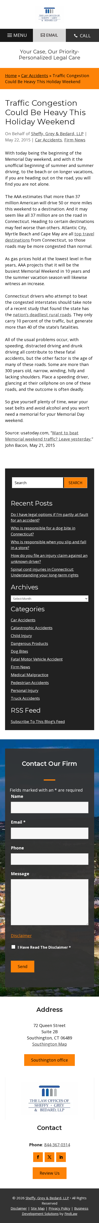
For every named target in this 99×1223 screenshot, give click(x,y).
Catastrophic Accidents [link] (31, 627)
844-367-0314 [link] (57, 1144)
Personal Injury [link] (24, 690)
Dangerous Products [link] (29, 643)
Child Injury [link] (21, 635)
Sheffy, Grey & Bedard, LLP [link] (57, 133)
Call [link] (85, 35)
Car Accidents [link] (48, 140)
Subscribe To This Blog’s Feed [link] (38, 721)
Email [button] (52, 35)
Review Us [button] (50, 1173)
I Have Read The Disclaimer (44, 947)
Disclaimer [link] (19, 1208)
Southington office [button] (49, 1060)
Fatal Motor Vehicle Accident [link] (37, 659)
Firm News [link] (74, 140)
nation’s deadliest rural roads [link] (42, 314)
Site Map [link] (38, 1208)
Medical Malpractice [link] (29, 674)
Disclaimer (21, 935)
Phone (17, 848)
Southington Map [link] (49, 1044)
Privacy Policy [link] (59, 1208)
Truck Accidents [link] (25, 698)
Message (20, 873)
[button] (16, 34)
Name (17, 796)
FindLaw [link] (70, 1213)
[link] (49, 14)
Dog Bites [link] (19, 651)
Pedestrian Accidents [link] (30, 682)
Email (18, 822)
